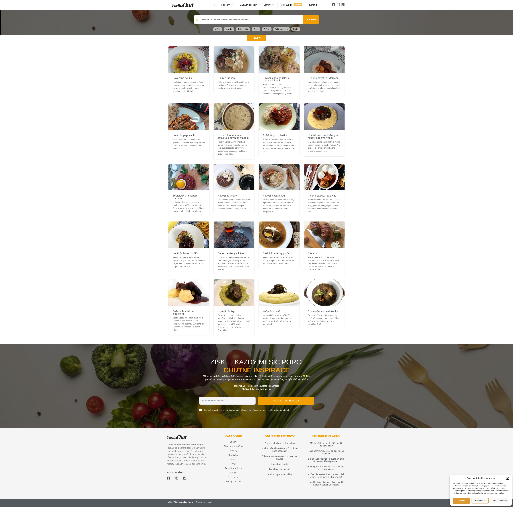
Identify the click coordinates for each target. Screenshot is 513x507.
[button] (507, 478)
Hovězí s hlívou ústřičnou (186, 253)
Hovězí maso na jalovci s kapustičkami (276, 79)
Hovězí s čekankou (274, 195)
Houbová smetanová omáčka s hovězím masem (233, 136)
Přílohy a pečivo (233, 481)
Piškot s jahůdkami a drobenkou (280, 443)
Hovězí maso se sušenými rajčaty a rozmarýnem (323, 136)
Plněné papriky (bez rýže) (322, 195)
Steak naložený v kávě (231, 253)
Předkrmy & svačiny (233, 446)
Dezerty (231, 477)
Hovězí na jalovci (227, 195)
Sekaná (312, 253)
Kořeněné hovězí (272, 311)
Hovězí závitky (226, 311)
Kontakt (313, 5)
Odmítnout (480, 501)
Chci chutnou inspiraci (286, 401)
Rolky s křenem (227, 78)
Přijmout (461, 501)
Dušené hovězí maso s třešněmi (184, 312)
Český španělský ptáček (277, 253)
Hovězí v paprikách (183, 135)
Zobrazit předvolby (499, 501)
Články (267, 5)
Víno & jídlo (286, 5)
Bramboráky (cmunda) (279, 469)
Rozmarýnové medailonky (323, 311)
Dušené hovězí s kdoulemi (323, 78)
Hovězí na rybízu (182, 78)
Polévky (233, 451)
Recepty (225, 5)
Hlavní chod (233, 455)
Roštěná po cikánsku (275, 135)
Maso (233, 459)
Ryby (233, 464)
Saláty (233, 473)
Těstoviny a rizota (233, 468)
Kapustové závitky (279, 464)
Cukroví (233, 442)
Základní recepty (248, 5)
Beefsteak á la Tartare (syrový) (185, 197)
